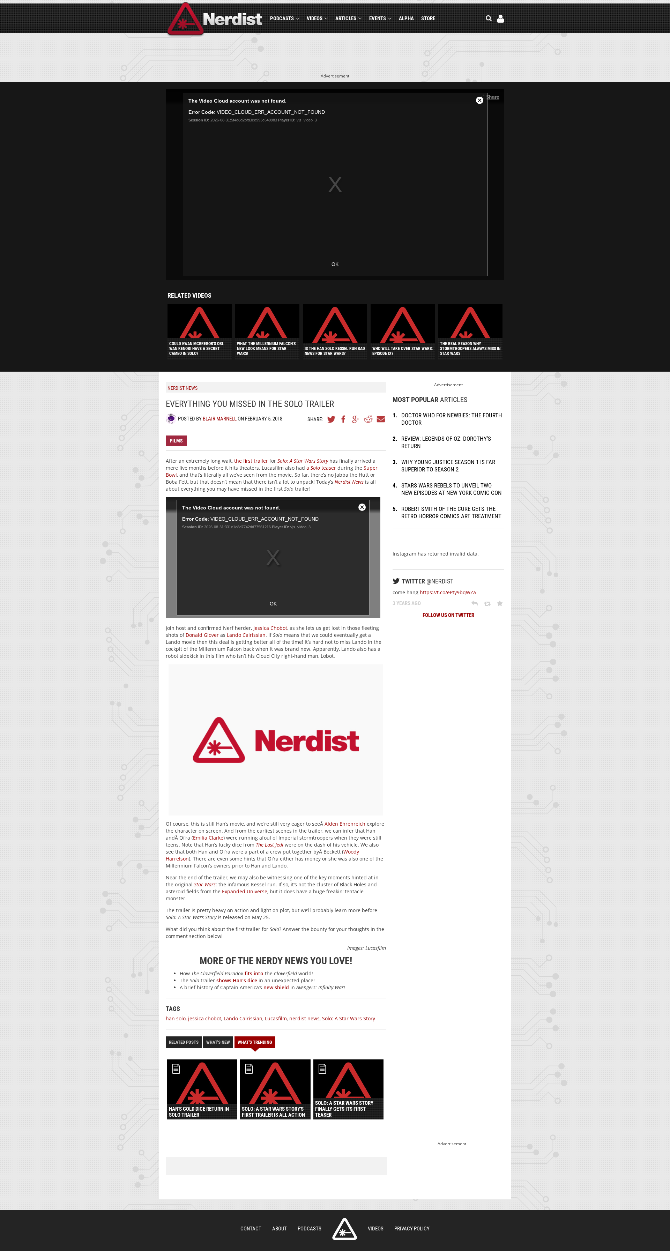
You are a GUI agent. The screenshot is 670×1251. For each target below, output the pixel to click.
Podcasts (282, 18)
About (279, 1229)
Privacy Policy (412, 1229)
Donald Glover (202, 635)
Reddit (368, 419)
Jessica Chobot (270, 628)
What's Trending (255, 1042)
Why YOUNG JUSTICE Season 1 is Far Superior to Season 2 (448, 466)
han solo (176, 1018)
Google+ (355, 419)
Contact (250, 1229)
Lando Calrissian (246, 635)
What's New (218, 1042)
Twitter (331, 419)
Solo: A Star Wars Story (348, 1018)
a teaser (321, 467)
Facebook (343, 419)
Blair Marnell (220, 419)
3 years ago (407, 603)
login (500, 19)
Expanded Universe (244, 891)
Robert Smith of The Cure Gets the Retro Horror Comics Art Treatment (451, 512)
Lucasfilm (276, 1018)
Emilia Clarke (208, 837)
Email (380, 419)
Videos (314, 18)
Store (428, 18)
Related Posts (184, 1042)
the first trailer (251, 460)
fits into (254, 973)
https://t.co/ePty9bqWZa (448, 592)
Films (176, 441)
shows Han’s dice (236, 980)
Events (377, 18)
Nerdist (215, 20)
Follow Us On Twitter (448, 615)
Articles (345, 18)
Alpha (406, 18)
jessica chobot (204, 1018)
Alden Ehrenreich (345, 823)
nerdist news (304, 1018)
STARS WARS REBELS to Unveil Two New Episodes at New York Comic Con (451, 489)
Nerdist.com (344, 1229)
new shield (276, 987)
